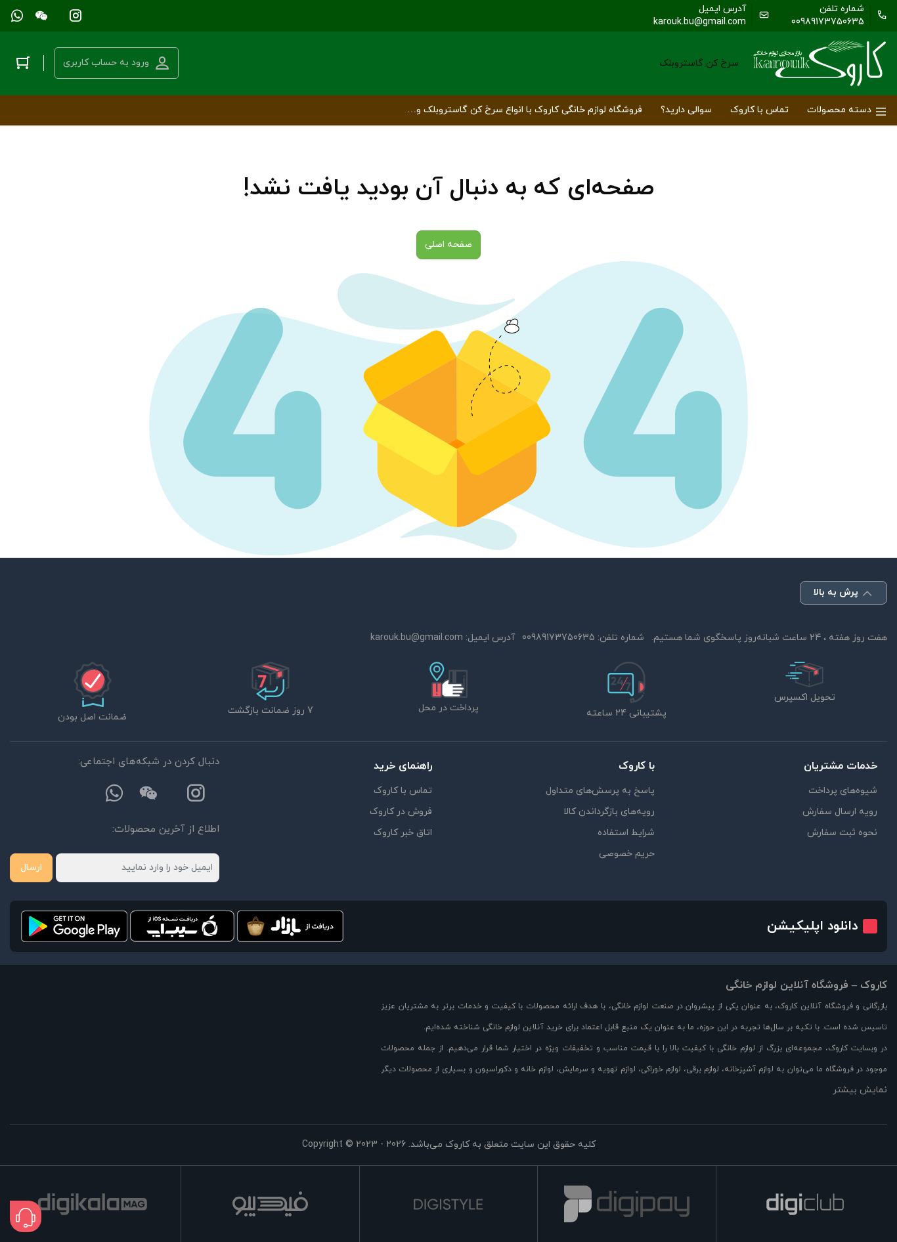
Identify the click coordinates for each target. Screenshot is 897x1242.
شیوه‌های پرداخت (842, 790)
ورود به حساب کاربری (106, 62)
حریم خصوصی (627, 853)
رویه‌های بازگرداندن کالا (609, 811)
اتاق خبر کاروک (403, 832)
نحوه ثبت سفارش (842, 832)
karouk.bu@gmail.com (699, 22)
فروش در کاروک (401, 811)
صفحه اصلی (448, 244)
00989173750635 (827, 22)
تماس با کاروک (403, 790)
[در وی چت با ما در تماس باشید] (41, 15)
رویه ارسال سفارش (839, 811)
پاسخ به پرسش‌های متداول (600, 790)
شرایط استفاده (626, 832)
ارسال (31, 867)
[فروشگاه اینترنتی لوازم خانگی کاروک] (820, 63)
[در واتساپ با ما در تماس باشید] (17, 15)
